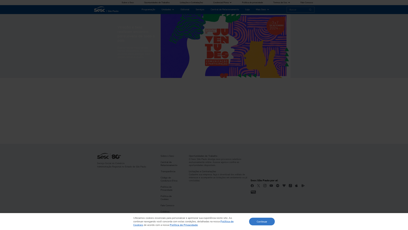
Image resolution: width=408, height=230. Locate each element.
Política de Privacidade (184, 225)
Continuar (262, 221)
